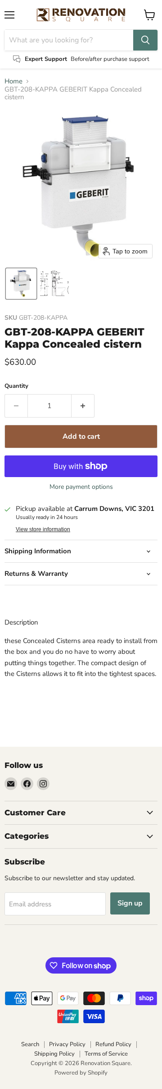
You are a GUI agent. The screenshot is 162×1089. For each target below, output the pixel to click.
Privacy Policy (67, 1044)
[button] (21, 283)
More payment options (81, 487)
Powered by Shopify (81, 1073)
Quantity (16, 386)
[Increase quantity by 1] (83, 406)
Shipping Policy (54, 1054)
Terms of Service (106, 1054)
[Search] (145, 40)
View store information (43, 529)
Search (30, 1044)
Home (13, 81)
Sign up (130, 903)
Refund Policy (113, 1044)
